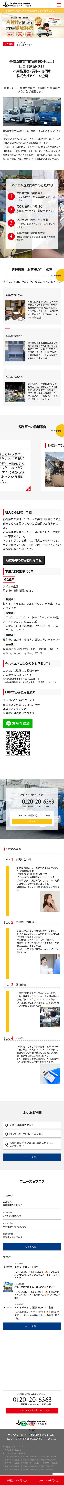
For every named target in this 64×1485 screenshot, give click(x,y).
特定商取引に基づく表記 (42, 1434)
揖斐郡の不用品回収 (30, 1466)
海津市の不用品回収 (50, 1463)
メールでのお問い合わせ (48, 1480)
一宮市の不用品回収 (12, 1469)
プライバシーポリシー (18, 1434)
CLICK (32, 821)
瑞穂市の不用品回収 (30, 1460)
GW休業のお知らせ (12, 1214)
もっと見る (30, 1157)
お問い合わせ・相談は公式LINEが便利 (33, 45)
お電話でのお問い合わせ (15, 1480)
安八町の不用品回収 (12, 1463)
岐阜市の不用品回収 (30, 1456)
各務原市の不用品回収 (13, 1450)
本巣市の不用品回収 (12, 1466)
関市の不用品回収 (47, 1466)
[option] (38, 44)
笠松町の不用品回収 (48, 1456)
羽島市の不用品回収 (12, 1456)
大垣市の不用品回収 (48, 1460)
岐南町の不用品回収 (12, 1460)
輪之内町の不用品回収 (31, 1463)
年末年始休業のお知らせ (14, 1225)
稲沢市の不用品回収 (30, 1469)
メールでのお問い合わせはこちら (34, 1410)
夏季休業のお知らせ (12, 1203)
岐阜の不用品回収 (47, 1469)
